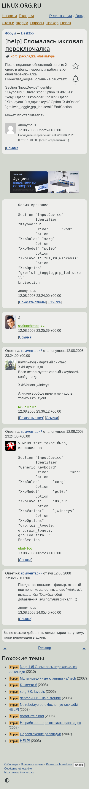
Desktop (27, 33)
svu (21, 406)
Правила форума (32, 764)
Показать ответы (32, 302)
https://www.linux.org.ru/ (19, 772)
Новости (9, 16)
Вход (79, 16)
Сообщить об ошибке (18, 768)
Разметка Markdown (59, 764)
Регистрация (60, 16)
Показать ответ (31, 418)
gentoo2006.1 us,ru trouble (40, 698)
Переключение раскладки (40, 734)
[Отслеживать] (75, 79)
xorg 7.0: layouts (32, 691)
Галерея (26, 16)
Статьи (8, 23)
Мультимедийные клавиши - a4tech (48, 678)
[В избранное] (75, 66)
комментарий (31, 351)
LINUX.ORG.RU (21, 5)
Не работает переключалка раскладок (50, 723)
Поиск (65, 23)
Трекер (52, 23)
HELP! (25, 741)
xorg (14, 56)
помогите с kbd (32, 716)
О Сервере (11, 764)
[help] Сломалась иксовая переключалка (44, 44)
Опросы (37, 23)
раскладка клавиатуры (37, 56)
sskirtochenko (28, 326)
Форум (22, 23)
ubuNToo (25, 548)
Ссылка (12, 148)
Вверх (79, 764)
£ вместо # (28, 685)
